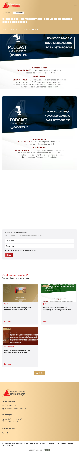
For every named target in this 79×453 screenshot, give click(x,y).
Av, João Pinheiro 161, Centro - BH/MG (13, 420)
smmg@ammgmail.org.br (15, 408)
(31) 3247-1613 (10, 405)
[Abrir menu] (75, 5)
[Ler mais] (20, 304)
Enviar (9, 255)
